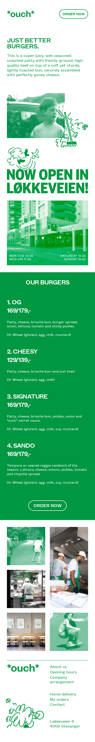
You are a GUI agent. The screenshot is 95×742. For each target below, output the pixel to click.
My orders (59, 699)
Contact (57, 704)
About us (58, 666)
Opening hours (63, 671)
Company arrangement (62, 679)
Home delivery (63, 694)
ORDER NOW (73, 13)
